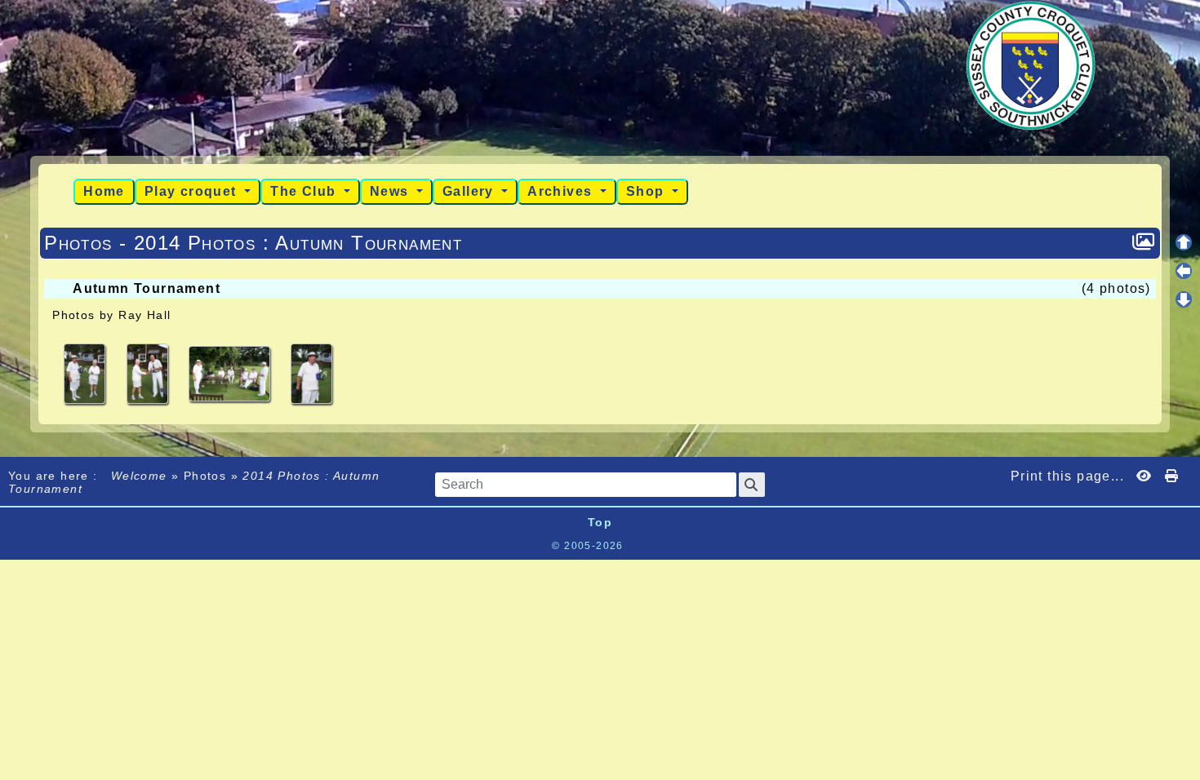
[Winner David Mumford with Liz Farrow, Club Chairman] (87, 372)
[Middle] (1184, 271)
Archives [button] (562, 191)
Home (104, 191)
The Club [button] (305, 191)
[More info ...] (681, 546)
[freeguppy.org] (509, 546)
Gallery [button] (470, 191)
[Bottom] (1184, 299)
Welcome (138, 475)
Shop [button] (647, 191)
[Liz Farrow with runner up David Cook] (149, 372)
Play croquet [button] (192, 191)
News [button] (391, 191)
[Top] (1184, 242)
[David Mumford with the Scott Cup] (311, 372)
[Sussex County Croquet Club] (1031, 64)
